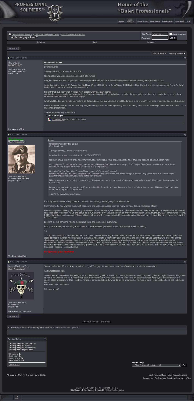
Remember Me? (179, 34)
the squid (14, 62)
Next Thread (105, 322)
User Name (146, 34)
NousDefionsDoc (19, 266)
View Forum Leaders (177, 375)
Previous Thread (91, 322)
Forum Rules (14, 365)
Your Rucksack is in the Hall (73, 35)
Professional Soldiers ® (22, 35)
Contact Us (148, 378)
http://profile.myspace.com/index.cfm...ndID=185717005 (69, 76)
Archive (182, 378)
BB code (12, 354)
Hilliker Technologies (115, 390)
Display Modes (176, 53)
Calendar (151, 42)
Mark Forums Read (157, 375)
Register (41, 42)
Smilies (12, 356)
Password (146, 38)
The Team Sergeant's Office (46, 35)
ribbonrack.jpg (58, 119)
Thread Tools (158, 53)
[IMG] (11, 358)
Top (189, 378)
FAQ (95, 42)
